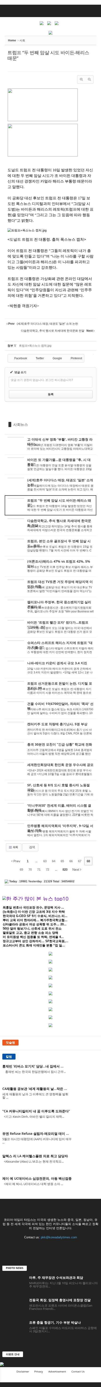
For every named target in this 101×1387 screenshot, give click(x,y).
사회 (22, 40)
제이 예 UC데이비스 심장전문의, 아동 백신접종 (37, 1178)
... (36, 861)
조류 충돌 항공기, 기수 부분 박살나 (55, 1322)
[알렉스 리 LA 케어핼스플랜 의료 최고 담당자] (87, 1162)
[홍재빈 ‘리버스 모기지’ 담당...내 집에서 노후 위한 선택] (87, 1073)
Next (76, 869)
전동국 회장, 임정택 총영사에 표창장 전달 (60, 1300)
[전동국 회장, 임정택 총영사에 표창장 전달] (14, 1306)
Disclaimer (22, 1371)
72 (47, 869)
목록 (15, 847)
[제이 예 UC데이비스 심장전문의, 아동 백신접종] (87, 1185)
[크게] (81, 79)
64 (53, 861)
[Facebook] (31, 1246)
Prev (16, 861)
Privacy (38, 1371)
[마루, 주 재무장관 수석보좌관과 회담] (14, 1284)
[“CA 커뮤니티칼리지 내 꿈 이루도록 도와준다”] (87, 1117)
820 (64, 869)
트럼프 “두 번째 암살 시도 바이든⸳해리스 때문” (48, 55)
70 (30, 869)
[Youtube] (70, 1246)
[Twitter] (41, 1246)
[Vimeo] (50, 1246)
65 (62, 861)
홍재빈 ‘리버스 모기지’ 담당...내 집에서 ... (32, 1066)
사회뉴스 (20, 424)
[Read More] (50, 444)
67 (79, 861)
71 (38, 869)
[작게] (89, 79)
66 (71, 861)
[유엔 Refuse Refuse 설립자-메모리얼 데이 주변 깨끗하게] (87, 1140)
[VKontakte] (60, 1246)
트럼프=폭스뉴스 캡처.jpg (35, 345)
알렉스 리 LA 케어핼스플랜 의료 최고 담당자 (35, 1156)
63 (45, 861)
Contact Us (78, 1371)
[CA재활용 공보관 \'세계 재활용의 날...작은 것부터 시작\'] (87, 1095)
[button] (94, 11)
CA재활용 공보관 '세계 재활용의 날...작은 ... (34, 1088)
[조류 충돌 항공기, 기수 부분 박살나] (14, 1329)
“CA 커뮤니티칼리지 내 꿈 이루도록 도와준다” (36, 1111)
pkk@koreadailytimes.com (59, 1237)
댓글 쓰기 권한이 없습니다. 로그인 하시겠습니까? (42, 380)
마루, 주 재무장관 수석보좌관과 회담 (56, 1277)
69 (21, 869)
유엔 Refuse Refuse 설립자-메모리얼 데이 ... (35, 1133)
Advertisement (57, 1371)
